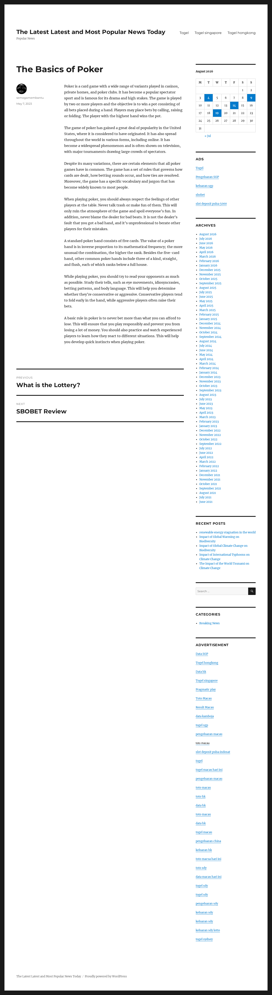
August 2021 (207, 493)
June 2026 (206, 243)
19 (217, 113)
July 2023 (205, 399)
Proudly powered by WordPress (106, 976)
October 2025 (208, 279)
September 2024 (210, 337)
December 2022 (210, 430)
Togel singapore (208, 33)
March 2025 (207, 310)
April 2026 (206, 252)
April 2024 (206, 359)
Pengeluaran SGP (207, 177)
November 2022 (210, 435)
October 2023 (208, 386)
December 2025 (210, 270)
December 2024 (210, 323)
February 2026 (209, 261)
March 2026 (207, 256)
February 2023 (209, 421)
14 (234, 105)
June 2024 (206, 350)
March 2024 (207, 363)
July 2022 (205, 448)
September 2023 (210, 390)
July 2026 (205, 239)
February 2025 (209, 314)
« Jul (208, 136)
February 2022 (209, 466)
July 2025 (205, 292)
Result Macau (205, 707)
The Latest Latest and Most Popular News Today (90, 31)
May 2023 (205, 408)
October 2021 (208, 484)
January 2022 (208, 470)
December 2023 (209, 377)
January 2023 (208, 426)
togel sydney (204, 939)
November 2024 (210, 328)
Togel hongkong (242, 33)
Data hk (201, 672)
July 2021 (205, 497)
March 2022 (207, 462)
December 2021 (209, 475)
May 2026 (206, 247)
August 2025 (207, 288)
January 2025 (208, 319)
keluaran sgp (204, 186)
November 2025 (210, 274)
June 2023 (206, 404)
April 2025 (206, 305)
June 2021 (205, 502)
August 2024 (207, 341)
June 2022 (206, 453)
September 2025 (210, 283)
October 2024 (208, 332)
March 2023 (207, 417)
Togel (184, 33)
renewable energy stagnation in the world (227, 532)
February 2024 (209, 368)
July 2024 (205, 346)
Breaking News (209, 623)
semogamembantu (30, 97)
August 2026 (208, 234)
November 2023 (210, 381)
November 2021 (209, 479)
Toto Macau (204, 698)
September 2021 (210, 488)
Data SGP (202, 654)
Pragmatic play (206, 689)
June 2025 (206, 297)
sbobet (200, 195)
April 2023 (206, 412)
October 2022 (208, 439)
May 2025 (205, 301)
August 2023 (207, 395)
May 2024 (205, 355)
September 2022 (210, 444)
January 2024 (208, 372)
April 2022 (206, 457)
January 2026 (208, 265)
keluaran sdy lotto (208, 930)
